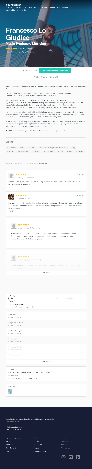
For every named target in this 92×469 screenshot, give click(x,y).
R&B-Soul (48, 372)
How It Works (33, 7)
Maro (21, 148)
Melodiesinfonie (23, 152)
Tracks (44, 7)
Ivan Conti (31, 148)
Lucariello (79, 152)
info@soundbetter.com (15, 427)
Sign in (23, 10)
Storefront (37, 438)
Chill (10, 372)
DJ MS (60, 152)
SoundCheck (55, 7)
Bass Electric (13, 339)
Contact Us (65, 448)
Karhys (69, 152)
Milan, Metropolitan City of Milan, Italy (21, 52)
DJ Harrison (11, 148)
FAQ (7, 451)
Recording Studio (15, 347)
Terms (63, 438)
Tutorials (64, 441)
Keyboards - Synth (15, 331)
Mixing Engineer (14, 355)
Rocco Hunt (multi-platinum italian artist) (53, 148)
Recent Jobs (21, 7)
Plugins (65, 7)
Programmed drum (15, 323)
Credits (44, 77)
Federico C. (31, 178)
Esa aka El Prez (49, 152)
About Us (9, 445)
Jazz (37, 372)
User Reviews (11, 448)
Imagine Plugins (12, 10)
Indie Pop (31, 372)
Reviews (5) (54, 77)
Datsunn (10, 152)
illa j (73, 148)
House (23, 372)
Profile (36, 77)
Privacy (64, 445)
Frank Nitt (36, 152)
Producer (11, 315)
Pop (42, 372)
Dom (29, 199)
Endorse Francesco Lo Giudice (21, 163)
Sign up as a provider (14, 438)
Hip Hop (16, 372)
